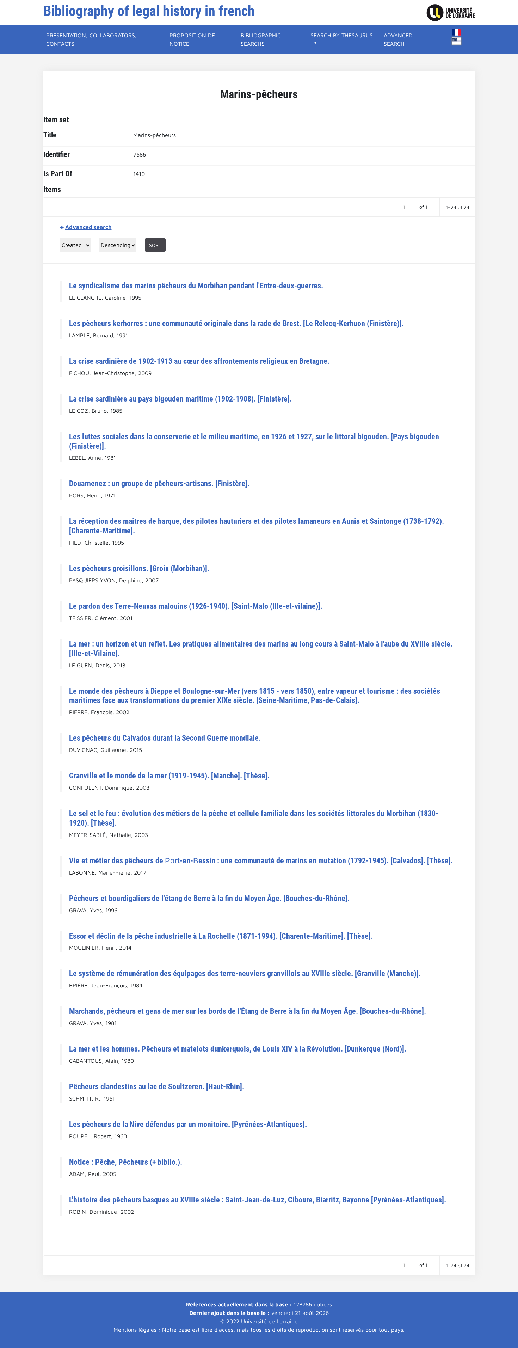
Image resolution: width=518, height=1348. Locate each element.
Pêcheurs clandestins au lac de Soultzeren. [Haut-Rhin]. (156, 1086)
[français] (457, 32)
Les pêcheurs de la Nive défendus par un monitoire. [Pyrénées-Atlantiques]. (188, 1124)
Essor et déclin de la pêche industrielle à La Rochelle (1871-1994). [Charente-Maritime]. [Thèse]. (221, 935)
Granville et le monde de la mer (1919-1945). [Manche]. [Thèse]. (169, 775)
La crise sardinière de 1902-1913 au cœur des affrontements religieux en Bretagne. (199, 361)
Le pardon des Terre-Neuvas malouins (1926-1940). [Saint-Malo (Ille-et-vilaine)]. (195, 606)
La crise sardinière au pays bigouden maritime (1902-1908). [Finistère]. (180, 398)
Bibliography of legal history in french (149, 11)
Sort (155, 245)
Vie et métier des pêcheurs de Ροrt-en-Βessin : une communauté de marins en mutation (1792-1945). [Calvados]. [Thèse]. (261, 860)
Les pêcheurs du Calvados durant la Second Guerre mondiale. (165, 737)
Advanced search (398, 39)
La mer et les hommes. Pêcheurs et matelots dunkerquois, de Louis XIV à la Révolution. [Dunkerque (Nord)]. (237, 1048)
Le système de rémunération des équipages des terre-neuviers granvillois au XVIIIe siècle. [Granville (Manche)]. (245, 973)
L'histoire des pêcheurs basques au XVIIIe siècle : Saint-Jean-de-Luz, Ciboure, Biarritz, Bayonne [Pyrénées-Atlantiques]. (257, 1199)
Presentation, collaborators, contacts (91, 39)
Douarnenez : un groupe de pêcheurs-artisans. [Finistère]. (159, 483)
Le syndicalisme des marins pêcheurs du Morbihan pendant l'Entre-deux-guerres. (196, 285)
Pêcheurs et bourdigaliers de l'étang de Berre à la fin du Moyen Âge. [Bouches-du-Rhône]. (209, 898)
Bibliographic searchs (261, 39)
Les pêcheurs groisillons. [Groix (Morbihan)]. (139, 568)
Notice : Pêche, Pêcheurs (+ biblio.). (125, 1161)
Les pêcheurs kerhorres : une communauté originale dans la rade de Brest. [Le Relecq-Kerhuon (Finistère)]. (236, 323)
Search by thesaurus (341, 35)
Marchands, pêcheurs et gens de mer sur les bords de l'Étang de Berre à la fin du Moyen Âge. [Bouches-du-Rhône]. (247, 1011)
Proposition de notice (192, 39)
